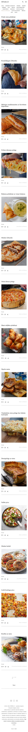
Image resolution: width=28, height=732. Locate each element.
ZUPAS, (17, 226)
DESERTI (24, 5)
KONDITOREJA (6, 9)
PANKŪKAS (12, 9)
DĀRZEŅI (18, 5)
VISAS (2, 5)
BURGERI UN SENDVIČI (10, 5)
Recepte (2, 47)
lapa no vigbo (14, 728)
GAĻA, (18, 578)
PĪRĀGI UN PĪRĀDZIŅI (5, 10)
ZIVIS (12, 12)
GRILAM (13, 7)
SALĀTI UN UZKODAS (16, 10)
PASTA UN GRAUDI (20, 9)
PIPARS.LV (5, 2)
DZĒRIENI (4, 7)
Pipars (14, 685)
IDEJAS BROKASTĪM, (15, 666)
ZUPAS (16, 12)
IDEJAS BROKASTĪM (20, 7)
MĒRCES (23, 10)
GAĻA (9, 7)
